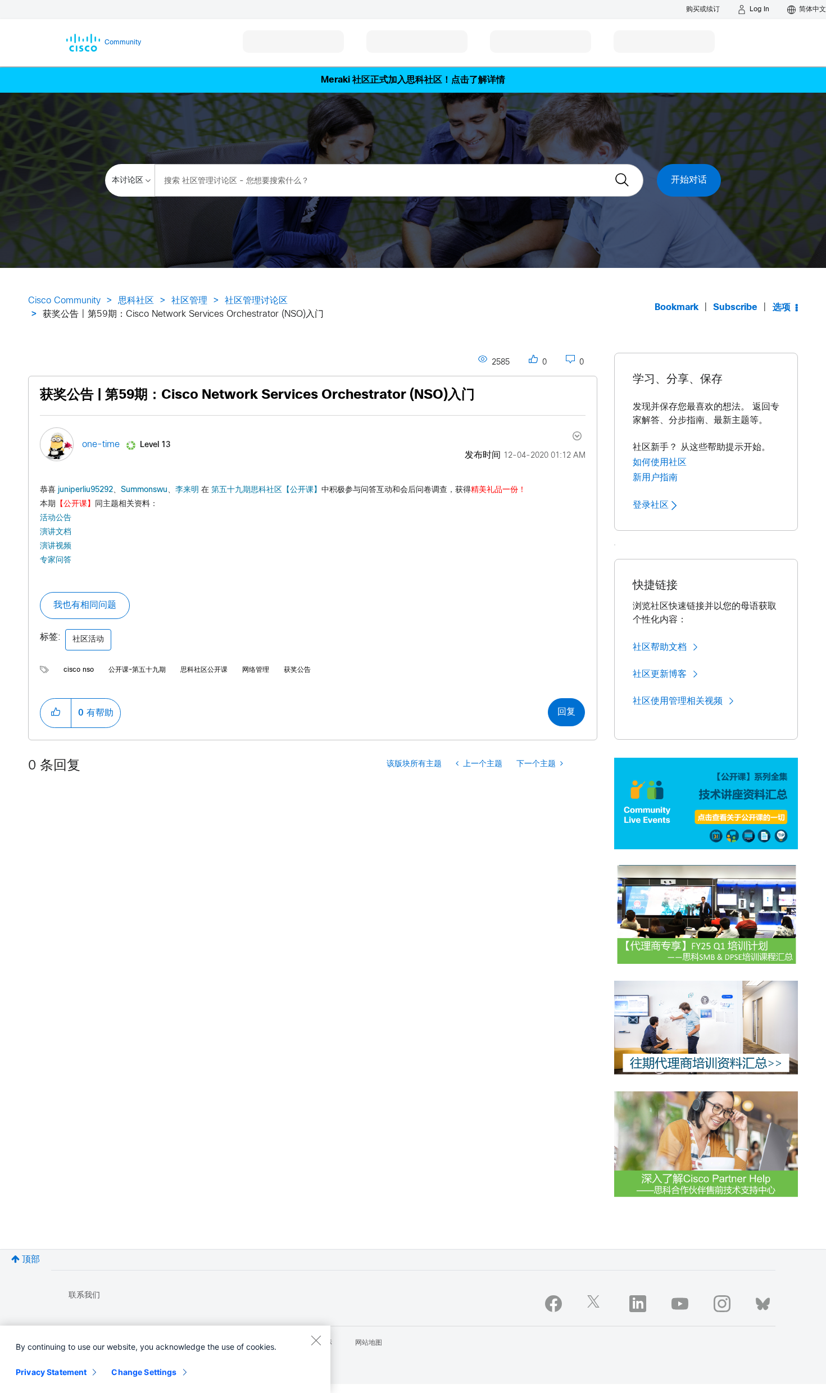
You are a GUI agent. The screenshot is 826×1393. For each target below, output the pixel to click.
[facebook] (553, 1303)
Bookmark (676, 307)
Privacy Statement (51, 1372)
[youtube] (679, 1303)
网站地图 (368, 1343)
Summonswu (144, 490)
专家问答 (55, 560)
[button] (56, 713)
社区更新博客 (660, 674)
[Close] (315, 1340)
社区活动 (88, 639)
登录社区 (652, 505)
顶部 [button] (31, 1259)
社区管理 (189, 301)
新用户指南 (655, 477)
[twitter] (595, 1303)
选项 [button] (782, 307)
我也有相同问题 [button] (84, 605)
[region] (165, 1359)
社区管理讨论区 (256, 301)
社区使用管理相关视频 (678, 701)
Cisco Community (64, 301)
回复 (566, 712)
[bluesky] (762, 1301)
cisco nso (78, 670)
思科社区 (136, 301)
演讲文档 (55, 531)
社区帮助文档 (660, 647)
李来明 (187, 490)
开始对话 (689, 180)
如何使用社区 (660, 462)
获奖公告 (297, 670)
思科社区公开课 (204, 670)
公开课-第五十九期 (137, 670)
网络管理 (255, 670)
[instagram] (722, 1303)
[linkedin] (637, 1303)
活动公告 (55, 518)
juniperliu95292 (85, 490)
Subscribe (735, 307)
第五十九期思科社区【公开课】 (266, 490)
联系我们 (84, 1295)
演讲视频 (55, 545)
